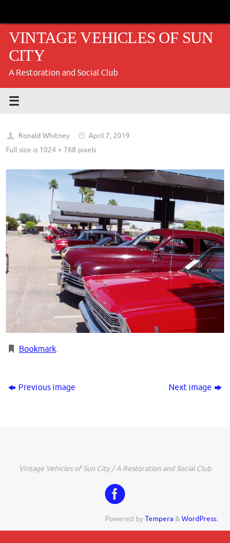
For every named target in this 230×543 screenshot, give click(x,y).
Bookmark (37, 349)
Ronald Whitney (44, 135)
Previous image (46, 387)
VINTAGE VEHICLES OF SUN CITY (111, 47)
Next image (190, 387)
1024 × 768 (58, 150)
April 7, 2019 (109, 135)
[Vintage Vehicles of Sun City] (115, 494)
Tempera (159, 519)
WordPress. (200, 519)
